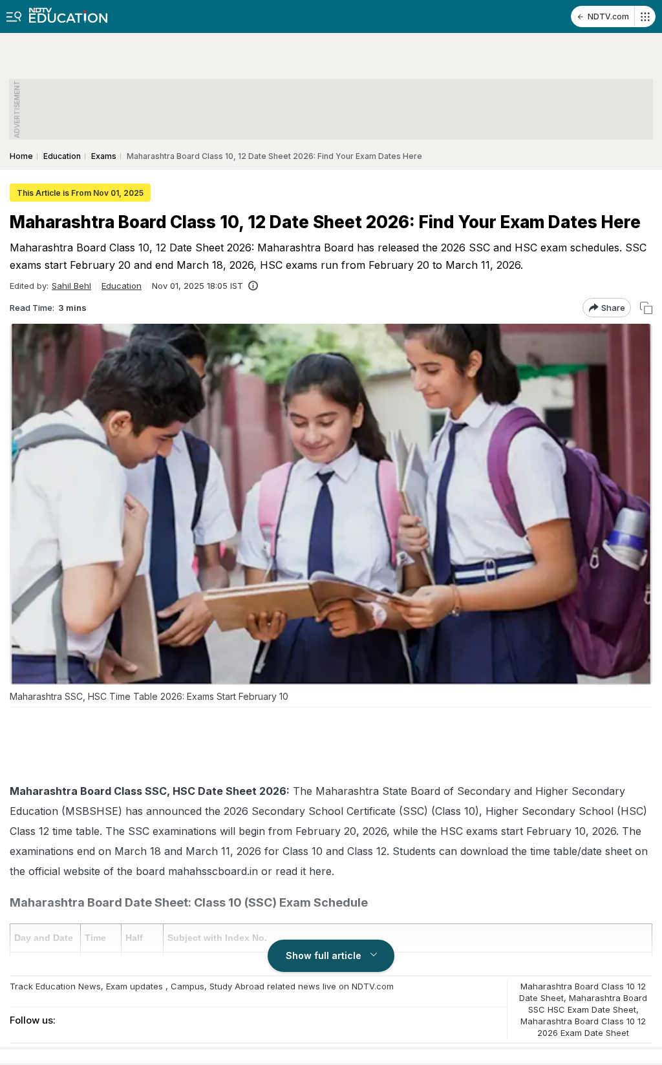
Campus (187, 986)
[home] (68, 11)
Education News (68, 986)
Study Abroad (236, 986)
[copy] (646, 308)
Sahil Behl (71, 285)
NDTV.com (608, 16)
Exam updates (134, 986)
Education (121, 285)
